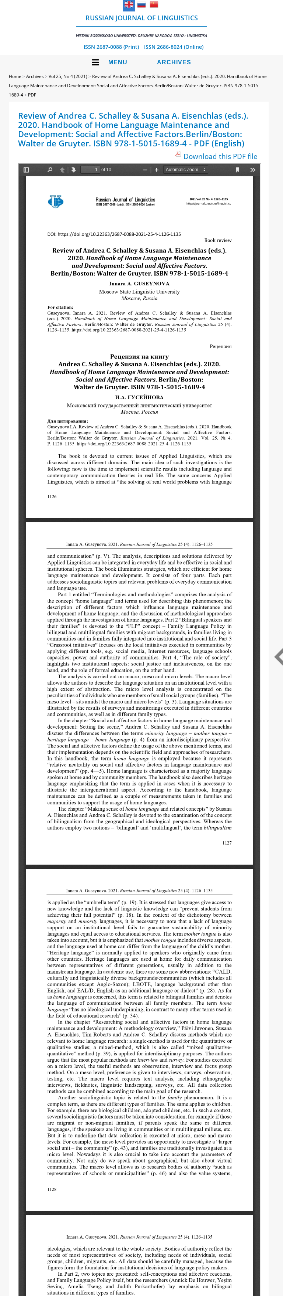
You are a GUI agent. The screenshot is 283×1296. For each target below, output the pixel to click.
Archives (174, 62)
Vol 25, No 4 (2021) (68, 76)
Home (15, 76)
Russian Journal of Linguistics (141, 25)
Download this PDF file (221, 156)
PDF (32, 95)
